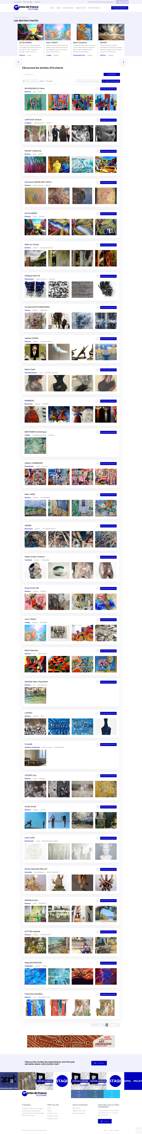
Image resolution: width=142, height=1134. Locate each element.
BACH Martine (31, 650)
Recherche (111, 74)
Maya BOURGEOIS (33, 963)
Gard (34, 154)
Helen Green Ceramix (35, 557)
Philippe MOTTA (32, 276)
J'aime (79, 1098)
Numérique (29, 404)
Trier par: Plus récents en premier (88, 81)
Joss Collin (30, 838)
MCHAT (103, 42)
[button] (17, 2)
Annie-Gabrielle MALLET (36, 869)
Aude (29, 55)
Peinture (22, 55)
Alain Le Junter (32, 244)
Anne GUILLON (32, 588)
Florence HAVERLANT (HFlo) (38, 182)
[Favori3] (97, 931)
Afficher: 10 (95, 1025)
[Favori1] (97, 182)
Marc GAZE (30, 494)
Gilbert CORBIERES (34, 463)
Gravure (27, 310)
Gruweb (28, 744)
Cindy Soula (30, 806)
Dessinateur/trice (79, 55)
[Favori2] (97, 88)
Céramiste (28, 560)
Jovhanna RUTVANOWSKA (37, 307)
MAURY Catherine (33, 151)
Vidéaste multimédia (32, 747)
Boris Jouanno (80, 42)
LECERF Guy (30, 775)
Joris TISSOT (52, 42)
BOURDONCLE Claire (35, 88)
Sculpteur (28, 123)
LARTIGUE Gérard (33, 120)
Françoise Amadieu (34, 994)
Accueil (15, 17)
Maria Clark (30, 369)
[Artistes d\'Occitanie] (26, 7)
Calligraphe (29, 966)
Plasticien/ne (29, 279)
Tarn (34, 91)
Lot (34, 654)
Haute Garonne (39, 123)
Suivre (95, 1098)
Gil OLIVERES (25, 42)
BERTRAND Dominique (36, 432)
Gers (34, 997)
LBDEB (28, 525)
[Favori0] (97, 120)
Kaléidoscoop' (31, 900)
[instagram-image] (9, 1089)
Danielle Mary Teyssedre (36, 682)
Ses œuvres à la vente (108, 89)
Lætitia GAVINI (31, 338)
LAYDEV (28, 713)
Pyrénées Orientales (39, 435)
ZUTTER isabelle (32, 931)
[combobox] (63, 74)
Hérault (56, 55)
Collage (48, 55)
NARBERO (29, 401)
